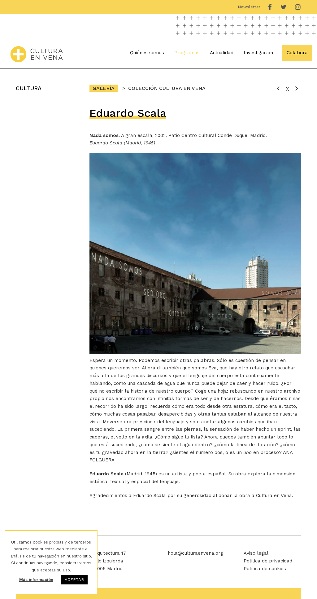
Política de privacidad (268, 561)
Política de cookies (265, 568)
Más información (36, 579)
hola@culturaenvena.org (195, 553)
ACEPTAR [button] (74, 579)
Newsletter (249, 6)
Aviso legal (256, 553)
